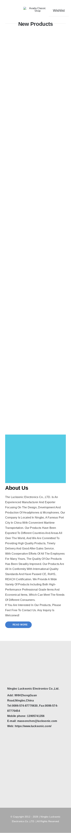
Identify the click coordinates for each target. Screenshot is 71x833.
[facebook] (8, 674)
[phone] (14, 674)
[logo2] (36, 8)
